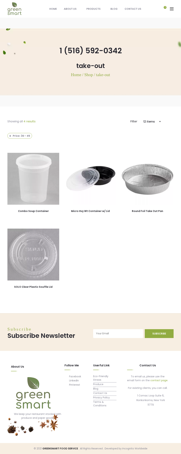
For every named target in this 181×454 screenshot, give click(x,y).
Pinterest (74, 385)
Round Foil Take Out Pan (147, 211)
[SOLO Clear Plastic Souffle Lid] (33, 254)
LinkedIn (73, 380)
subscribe (159, 333)
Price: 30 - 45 (21, 136)
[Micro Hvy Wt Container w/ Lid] (90, 179)
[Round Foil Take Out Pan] (147, 179)
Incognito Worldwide (134, 448)
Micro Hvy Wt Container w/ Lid (90, 211)
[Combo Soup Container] (33, 179)
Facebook (74, 376)
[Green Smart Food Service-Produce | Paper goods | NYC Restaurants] (14, 8)
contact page (159, 380)
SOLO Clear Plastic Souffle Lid (33, 287)
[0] (163, 9)
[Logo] (33, 393)
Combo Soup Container (33, 211)
